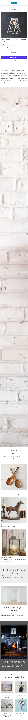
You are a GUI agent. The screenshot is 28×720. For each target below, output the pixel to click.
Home (2, 9)
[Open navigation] (2, 3)
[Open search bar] (5, 3)
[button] (14, 25)
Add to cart (14, 52)
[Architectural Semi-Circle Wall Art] (7, 705)
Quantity (3, 44)
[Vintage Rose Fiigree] (21, 705)
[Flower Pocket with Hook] (21, 687)
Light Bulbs (6, 9)
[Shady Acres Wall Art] (7, 687)
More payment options (14, 61)
